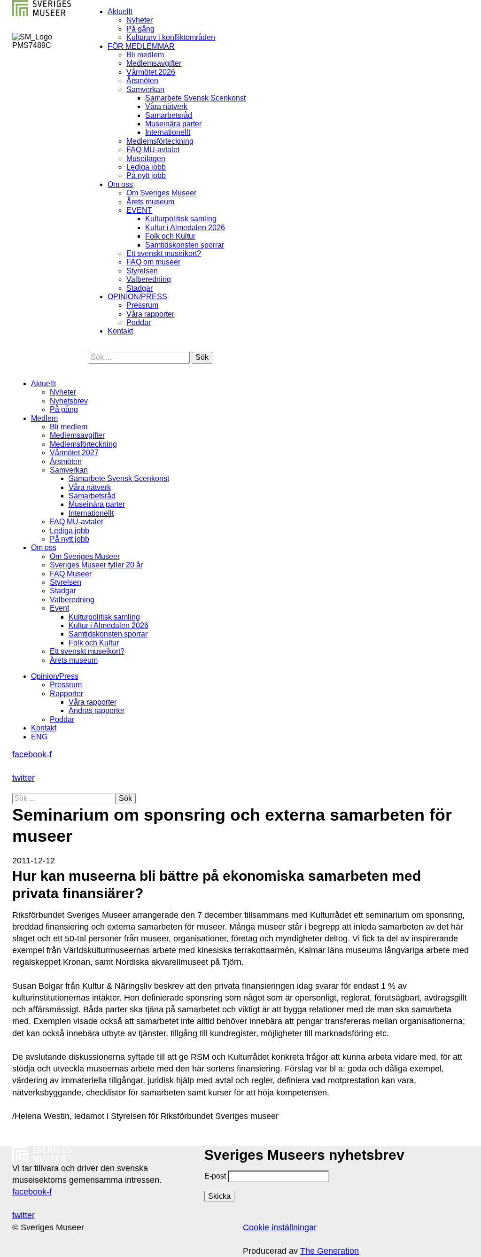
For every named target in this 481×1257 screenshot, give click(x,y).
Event (59, 608)
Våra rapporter (150, 314)
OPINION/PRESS (137, 297)
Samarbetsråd (168, 115)
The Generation (329, 1251)
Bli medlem (145, 55)
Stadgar (139, 288)
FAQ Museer (71, 574)
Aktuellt (120, 12)
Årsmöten (142, 81)
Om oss (120, 184)
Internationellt (167, 132)
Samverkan (145, 89)
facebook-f (32, 754)
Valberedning (148, 279)
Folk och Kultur (170, 236)
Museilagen (145, 159)
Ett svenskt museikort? (163, 253)
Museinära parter (173, 124)
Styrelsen (142, 271)
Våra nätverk (166, 106)
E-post (215, 1176)
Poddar (138, 322)
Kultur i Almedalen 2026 (185, 228)
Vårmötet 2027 (74, 453)
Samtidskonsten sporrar (184, 245)
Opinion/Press (54, 676)
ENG (39, 737)
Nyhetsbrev (69, 401)
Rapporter (66, 694)
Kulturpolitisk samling (181, 219)
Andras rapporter (96, 710)
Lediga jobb (146, 167)
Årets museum (150, 202)
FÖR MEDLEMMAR (141, 46)
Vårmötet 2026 (150, 72)
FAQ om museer (153, 262)
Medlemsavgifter (153, 63)
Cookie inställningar (280, 1227)
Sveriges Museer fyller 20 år (96, 565)
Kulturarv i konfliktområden (170, 37)
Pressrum (142, 305)
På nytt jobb (146, 175)
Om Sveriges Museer (161, 193)
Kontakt (120, 331)
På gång (140, 29)
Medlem (44, 418)
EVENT (139, 210)
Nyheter (139, 20)
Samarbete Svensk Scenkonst (195, 98)
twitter (23, 778)
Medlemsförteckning (160, 141)
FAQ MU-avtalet (152, 150)
